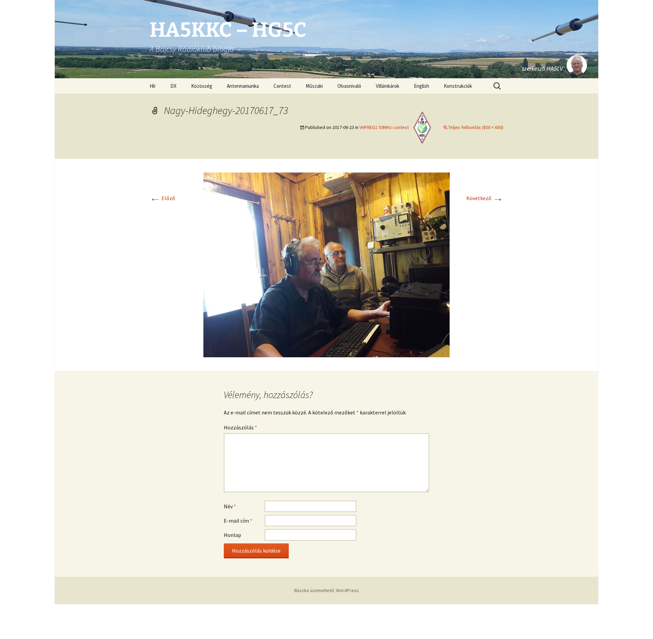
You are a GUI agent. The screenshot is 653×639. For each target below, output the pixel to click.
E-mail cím (238, 520)
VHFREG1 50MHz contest (384, 127)
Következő (484, 198)
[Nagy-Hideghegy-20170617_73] (326, 264)
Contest (282, 86)
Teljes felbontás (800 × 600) (475, 127)
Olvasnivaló (349, 86)
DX (173, 86)
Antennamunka (243, 86)
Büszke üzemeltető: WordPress (326, 590)
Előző (162, 198)
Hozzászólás (240, 427)
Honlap (232, 534)
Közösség (201, 86)
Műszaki (314, 86)
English (421, 86)
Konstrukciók (458, 86)
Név (230, 506)
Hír (153, 86)
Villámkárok (387, 86)
